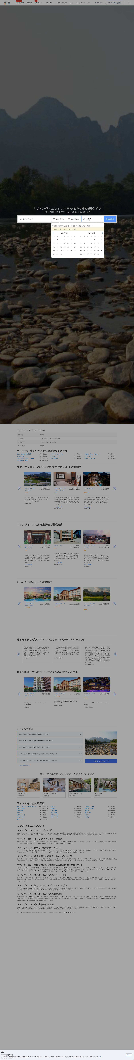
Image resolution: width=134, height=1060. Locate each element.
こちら (100, 1057)
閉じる (129, 1055)
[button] (53, 233)
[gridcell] (57, 239)
